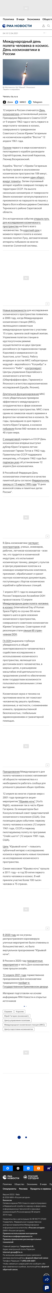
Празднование (11, 771)
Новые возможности (14, 310)
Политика (7, 1184)
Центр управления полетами (17, 1020)
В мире (43, 1184)
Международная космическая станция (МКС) (24, 1025)
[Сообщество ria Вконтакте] (28, 1168)
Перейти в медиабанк (11, 89)
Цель (5, 846)
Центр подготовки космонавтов (18, 1029)
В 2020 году (9, 934)
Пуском (7, 147)
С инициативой (11, 439)
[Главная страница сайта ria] (16, 26)
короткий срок (31, 230)
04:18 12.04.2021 (10, 33)
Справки (8, 1011)
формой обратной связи (37, 1258)
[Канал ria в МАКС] (8, 1168)
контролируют (33, 368)
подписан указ (11, 462)
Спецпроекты (9, 1189)
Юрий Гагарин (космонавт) (16, 1016)
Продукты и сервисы (40, 1189)
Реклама (23, 1189)
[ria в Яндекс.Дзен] (18, 1168)
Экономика (32, 1184)
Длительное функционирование (21, 394)
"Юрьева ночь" (26, 801)
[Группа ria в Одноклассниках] (39, 1168)
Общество (19, 1184)
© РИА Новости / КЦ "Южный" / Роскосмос (19, 87)
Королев (20, 1011)
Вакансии (7, 1200)
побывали (8, 428)
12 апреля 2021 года (14, 975)
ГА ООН (7, 640)
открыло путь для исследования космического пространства (26, 222)
